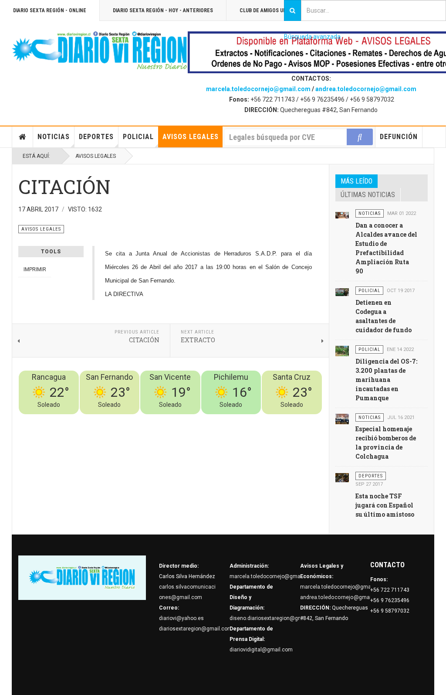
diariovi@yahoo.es (181, 618)
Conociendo (168, 419)
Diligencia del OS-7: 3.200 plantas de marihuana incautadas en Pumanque (386, 379)
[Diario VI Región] (100, 50)
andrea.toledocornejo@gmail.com (365, 88)
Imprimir (35, 269)
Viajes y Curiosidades (257, 419)
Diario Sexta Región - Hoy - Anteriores (163, 10)
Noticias (53, 137)
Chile (193, 419)
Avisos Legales (190, 137)
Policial (138, 137)
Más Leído (356, 181)
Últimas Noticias (368, 195)
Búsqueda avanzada (312, 36)
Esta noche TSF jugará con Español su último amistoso (384, 505)
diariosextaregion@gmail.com (195, 629)
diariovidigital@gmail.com (261, 650)
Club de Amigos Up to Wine (273, 10)
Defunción (399, 137)
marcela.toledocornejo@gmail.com (258, 88)
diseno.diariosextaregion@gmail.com (275, 618)
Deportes (96, 137)
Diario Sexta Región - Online (49, 10)
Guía (293, 419)
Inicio (22, 136)
